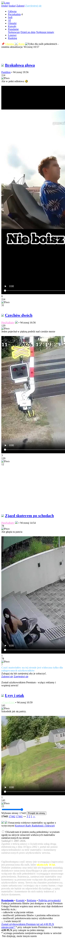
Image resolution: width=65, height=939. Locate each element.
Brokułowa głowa (20, 65)
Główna (12, 11)
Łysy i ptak (14, 695)
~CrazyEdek (8, 702)
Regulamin (7, 900)
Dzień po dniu (28, 32)
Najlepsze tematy (45, 32)
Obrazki (12, 23)
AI (9, 20)
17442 (12, 816)
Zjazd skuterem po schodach (29, 515)
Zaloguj (20, 5)
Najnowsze (14, 32)
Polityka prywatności (49, 900)
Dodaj (4, 5)
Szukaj (12, 5)
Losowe (12, 35)
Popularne (13, 29)
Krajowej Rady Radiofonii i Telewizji (35, 825)
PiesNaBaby (7, 322)
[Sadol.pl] (5, 2)
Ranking (12, 38)
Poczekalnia (14, 14)
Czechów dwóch (18, 315)
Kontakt (20, 900)
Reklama (31, 900)
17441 (19, 816)
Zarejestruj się (33, 5)
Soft (10, 17)
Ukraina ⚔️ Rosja (14, 44)
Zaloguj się (7, 676)
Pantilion (6, 72)
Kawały (12, 26)
